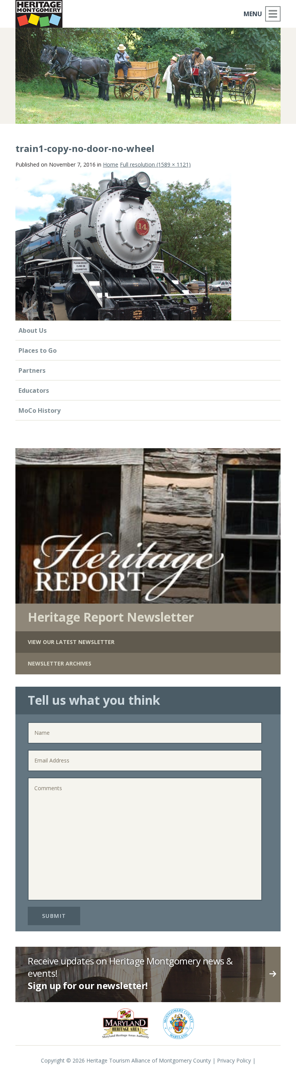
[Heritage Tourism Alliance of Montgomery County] (38, 14)
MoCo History (39, 410)
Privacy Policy (234, 1060)
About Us (32, 330)
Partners (31, 370)
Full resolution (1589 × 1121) (155, 164)
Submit (54, 915)
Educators (33, 390)
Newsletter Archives (59, 663)
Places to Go (37, 350)
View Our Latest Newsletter (71, 642)
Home (110, 164)
